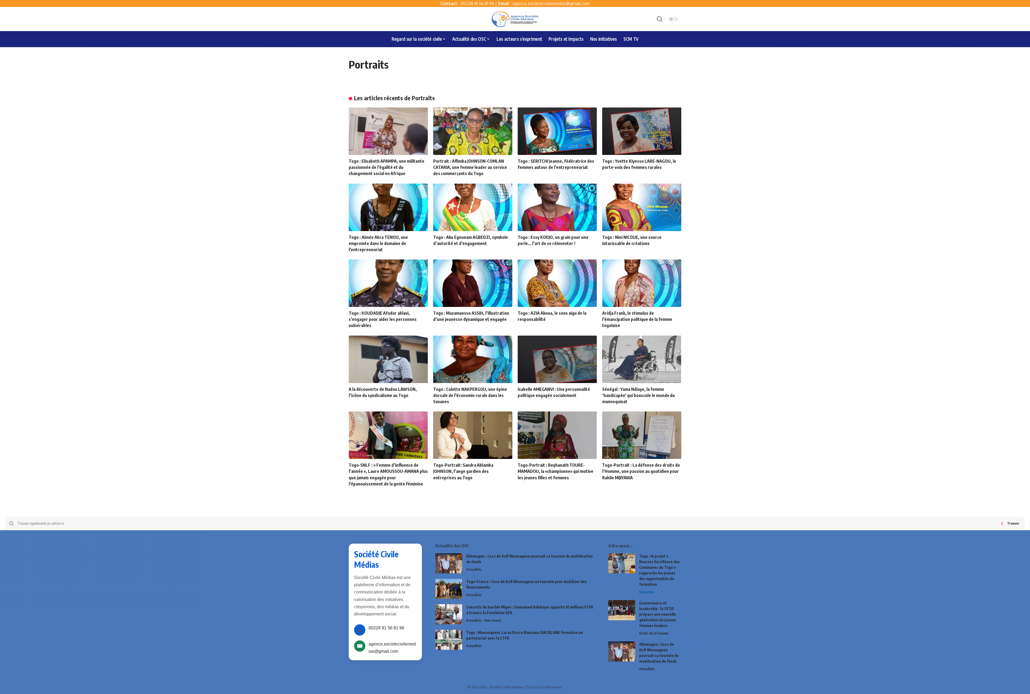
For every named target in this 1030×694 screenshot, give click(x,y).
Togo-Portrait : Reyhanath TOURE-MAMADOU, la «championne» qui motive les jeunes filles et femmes (555, 471)
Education (646, 592)
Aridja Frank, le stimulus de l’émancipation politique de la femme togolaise (637, 319)
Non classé (492, 620)
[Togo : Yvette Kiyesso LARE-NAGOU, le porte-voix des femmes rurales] (641, 131)
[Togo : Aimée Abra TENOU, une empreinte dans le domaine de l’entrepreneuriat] (388, 207)
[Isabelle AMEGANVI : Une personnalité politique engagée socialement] (557, 359)
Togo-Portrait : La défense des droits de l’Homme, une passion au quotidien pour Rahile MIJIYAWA (641, 471)
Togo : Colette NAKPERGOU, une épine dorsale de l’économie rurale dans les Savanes (470, 395)
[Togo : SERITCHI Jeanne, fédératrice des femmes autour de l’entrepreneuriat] (557, 131)
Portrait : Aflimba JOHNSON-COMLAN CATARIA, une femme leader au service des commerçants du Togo (470, 167)
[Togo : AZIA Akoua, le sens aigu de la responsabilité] (557, 283)
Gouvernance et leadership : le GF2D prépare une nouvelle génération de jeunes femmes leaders (657, 614)
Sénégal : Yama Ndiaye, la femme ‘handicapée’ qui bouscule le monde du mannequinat (638, 395)
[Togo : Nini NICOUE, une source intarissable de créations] (641, 207)
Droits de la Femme (653, 633)
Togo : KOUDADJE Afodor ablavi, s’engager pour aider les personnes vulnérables (383, 319)
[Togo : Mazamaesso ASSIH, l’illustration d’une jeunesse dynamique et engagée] (472, 283)
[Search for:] (507, 523)
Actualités (473, 569)
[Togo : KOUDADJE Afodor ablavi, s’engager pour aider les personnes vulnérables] (388, 283)
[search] (659, 19)
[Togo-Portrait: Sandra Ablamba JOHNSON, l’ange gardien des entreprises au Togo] (472, 435)
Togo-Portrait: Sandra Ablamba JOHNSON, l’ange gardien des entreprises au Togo (463, 471)
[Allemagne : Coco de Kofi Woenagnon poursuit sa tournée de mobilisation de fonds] (448, 563)
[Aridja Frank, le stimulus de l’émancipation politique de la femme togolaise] (641, 283)
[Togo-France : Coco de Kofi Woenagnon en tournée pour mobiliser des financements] (448, 589)
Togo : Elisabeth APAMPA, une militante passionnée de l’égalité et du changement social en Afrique (386, 167)
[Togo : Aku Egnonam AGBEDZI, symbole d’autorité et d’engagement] (472, 207)
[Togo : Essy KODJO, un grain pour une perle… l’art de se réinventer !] (557, 207)
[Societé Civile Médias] (515, 19)
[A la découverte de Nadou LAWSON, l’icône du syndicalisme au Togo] (388, 359)
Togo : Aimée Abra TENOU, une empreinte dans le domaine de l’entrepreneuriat (378, 243)
